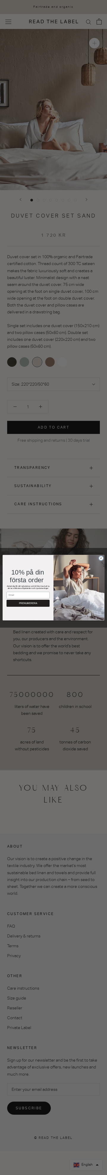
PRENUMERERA (28, 603)
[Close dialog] (101, 558)
